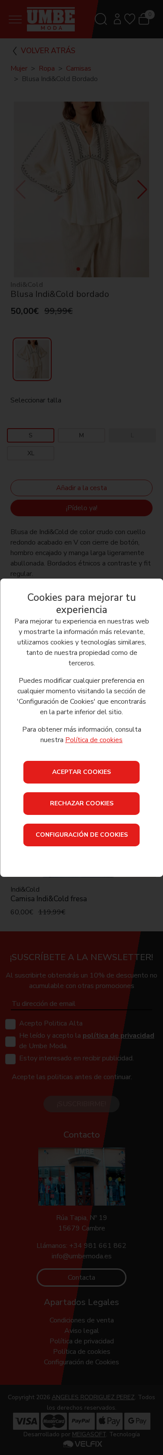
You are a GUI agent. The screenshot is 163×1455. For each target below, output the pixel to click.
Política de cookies (94, 740)
